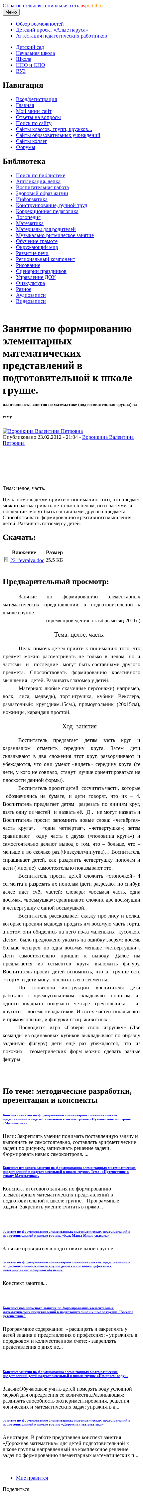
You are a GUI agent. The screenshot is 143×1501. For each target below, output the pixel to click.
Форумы (25, 147)
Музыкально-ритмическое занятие (55, 235)
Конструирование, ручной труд (51, 205)
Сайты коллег (31, 141)
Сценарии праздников (41, 271)
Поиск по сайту (34, 123)
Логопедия (28, 217)
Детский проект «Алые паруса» (52, 30)
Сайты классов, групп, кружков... (54, 129)
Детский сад (30, 47)
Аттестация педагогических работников (61, 36)
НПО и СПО (30, 65)
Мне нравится (32, 1478)
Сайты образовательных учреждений (58, 135)
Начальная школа (35, 53)
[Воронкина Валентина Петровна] (43, 431)
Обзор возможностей (40, 24)
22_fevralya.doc (27, 560)
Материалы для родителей (46, 229)
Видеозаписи (31, 301)
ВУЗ (21, 71)
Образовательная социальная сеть (53, 5)
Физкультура (30, 283)
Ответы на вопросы (38, 117)
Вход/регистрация (36, 99)
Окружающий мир (37, 247)
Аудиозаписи (31, 295)
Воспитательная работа (42, 187)
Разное (23, 289)
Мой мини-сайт (34, 111)
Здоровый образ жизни (42, 193)
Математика (30, 223)
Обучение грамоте (37, 241)
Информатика (32, 199)
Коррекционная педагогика (47, 211)
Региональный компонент (45, 259)
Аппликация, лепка (38, 181)
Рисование (28, 265)
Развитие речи (32, 253)
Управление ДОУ (36, 277)
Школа (23, 59)
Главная (25, 105)
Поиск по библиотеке (40, 175)
